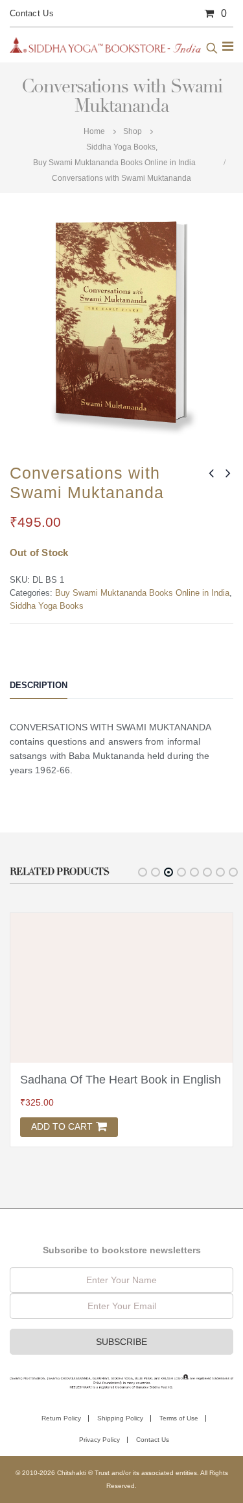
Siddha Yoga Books (47, 606)
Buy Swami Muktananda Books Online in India (142, 593)
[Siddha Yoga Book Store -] (105, 44)
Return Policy (61, 1418)
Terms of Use (178, 1418)
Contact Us (32, 13)
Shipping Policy (120, 1418)
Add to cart (62, 1126)
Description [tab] (38, 685)
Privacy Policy (99, 1439)
